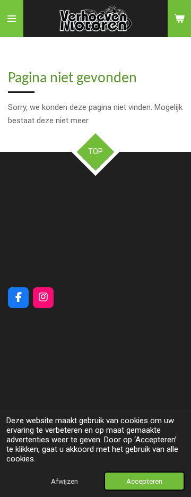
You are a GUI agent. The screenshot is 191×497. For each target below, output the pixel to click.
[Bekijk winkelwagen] (179, 18)
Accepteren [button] (144, 481)
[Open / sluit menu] (11, 18)
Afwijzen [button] (64, 481)
